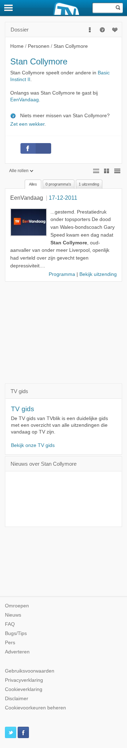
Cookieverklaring (23, 689)
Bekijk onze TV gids (33, 445)
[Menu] (9, 8)
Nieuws (13, 615)
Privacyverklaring (24, 680)
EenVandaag (24, 99)
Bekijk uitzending (98, 274)
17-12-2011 (63, 197)
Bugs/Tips (16, 633)
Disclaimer (16, 698)
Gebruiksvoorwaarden (29, 671)
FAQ (10, 624)
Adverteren (17, 651)
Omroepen (17, 605)
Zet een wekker (27, 124)
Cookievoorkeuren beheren (35, 707)
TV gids (22, 409)
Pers (10, 642)
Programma (62, 274)
